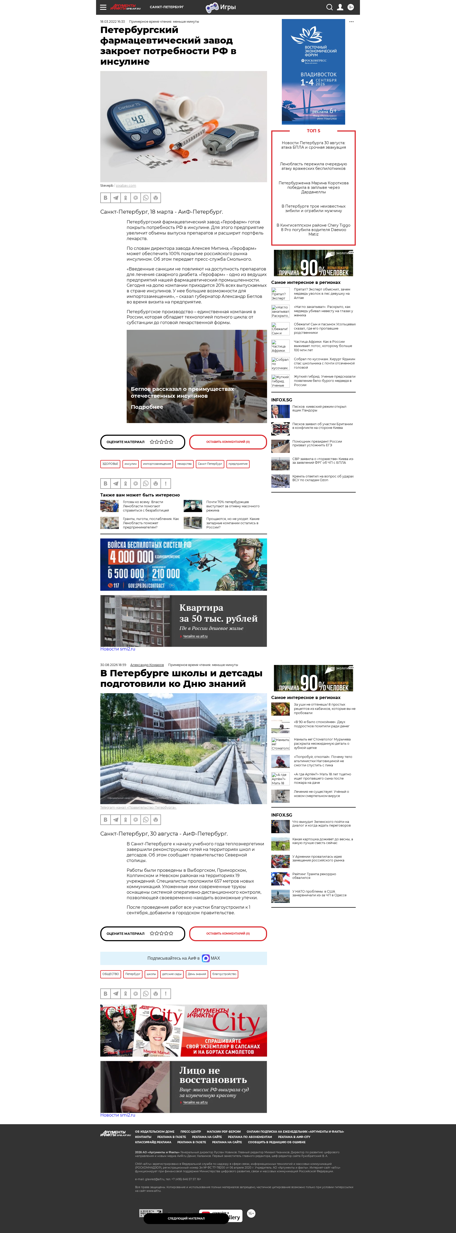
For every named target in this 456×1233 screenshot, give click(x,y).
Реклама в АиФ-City (294, 1137)
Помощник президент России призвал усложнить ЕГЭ (317, 443)
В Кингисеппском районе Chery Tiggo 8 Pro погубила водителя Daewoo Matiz (313, 230)
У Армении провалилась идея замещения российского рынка (318, 858)
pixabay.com (126, 185)
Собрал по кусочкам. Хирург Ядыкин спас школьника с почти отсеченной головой (324, 363)
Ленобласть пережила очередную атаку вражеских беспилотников (313, 166)
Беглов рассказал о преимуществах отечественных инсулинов (182, 392)
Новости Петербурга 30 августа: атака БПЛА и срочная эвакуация (313, 145)
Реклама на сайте (207, 1137)
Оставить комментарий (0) (228, 442)
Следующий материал (186, 1218)
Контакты (143, 1137)
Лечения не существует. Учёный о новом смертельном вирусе (321, 794)
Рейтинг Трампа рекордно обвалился (314, 876)
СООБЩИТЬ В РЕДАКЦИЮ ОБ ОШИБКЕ (277, 1142)
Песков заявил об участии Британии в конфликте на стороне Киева (322, 426)
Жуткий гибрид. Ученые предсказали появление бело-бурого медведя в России (324, 380)
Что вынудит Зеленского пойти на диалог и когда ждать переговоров (321, 823)
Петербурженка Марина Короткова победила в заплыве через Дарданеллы (314, 187)
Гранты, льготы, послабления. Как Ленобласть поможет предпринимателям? (151, 523)
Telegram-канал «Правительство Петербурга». (138, 807)
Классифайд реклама (153, 1142)
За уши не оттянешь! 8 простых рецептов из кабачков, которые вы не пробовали (324, 708)
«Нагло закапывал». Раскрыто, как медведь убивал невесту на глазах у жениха (323, 311)
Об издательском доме (154, 1131)
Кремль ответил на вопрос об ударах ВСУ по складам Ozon (323, 478)
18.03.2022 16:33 (112, 22)
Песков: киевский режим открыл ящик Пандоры (319, 408)
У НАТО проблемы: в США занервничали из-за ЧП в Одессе (319, 893)
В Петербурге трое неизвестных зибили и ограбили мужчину (313, 208)
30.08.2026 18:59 (113, 665)
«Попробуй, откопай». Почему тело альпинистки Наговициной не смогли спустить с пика (323, 761)
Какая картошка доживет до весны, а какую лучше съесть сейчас (322, 841)
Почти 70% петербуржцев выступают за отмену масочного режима (233, 506)
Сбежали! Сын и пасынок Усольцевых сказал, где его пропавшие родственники (325, 328)
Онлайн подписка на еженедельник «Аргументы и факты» (295, 1131)
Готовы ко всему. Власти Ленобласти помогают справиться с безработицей (146, 506)
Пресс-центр (190, 1131)
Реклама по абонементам (250, 1137)
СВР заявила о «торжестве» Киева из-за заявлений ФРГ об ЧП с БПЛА (323, 461)
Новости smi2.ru (117, 648)
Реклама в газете (171, 1137)
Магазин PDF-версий (224, 1131)
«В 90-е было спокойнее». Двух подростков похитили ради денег (322, 724)
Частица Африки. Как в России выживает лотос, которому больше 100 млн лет (323, 346)
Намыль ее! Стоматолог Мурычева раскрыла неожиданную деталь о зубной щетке (322, 743)
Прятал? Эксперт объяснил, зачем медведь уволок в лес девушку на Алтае (322, 293)
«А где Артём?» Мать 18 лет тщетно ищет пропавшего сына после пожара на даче (322, 778)
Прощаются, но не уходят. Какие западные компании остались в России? (232, 523)
